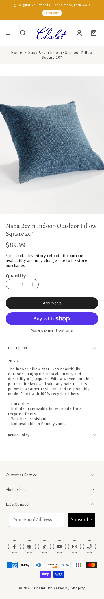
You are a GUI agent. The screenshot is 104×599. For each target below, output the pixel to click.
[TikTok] (44, 547)
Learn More (52, 12)
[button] (8, 32)
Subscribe (81, 520)
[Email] (74, 547)
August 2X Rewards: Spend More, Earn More (55, 5)
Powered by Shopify (66, 588)
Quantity (16, 276)
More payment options (52, 330)
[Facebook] (14, 547)
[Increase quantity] (32, 284)
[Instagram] (29, 547)
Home (16, 52)
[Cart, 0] (92, 32)
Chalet (40, 588)
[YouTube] (59, 547)
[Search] (22, 32)
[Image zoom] (52, 145)
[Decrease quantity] (12, 284)
